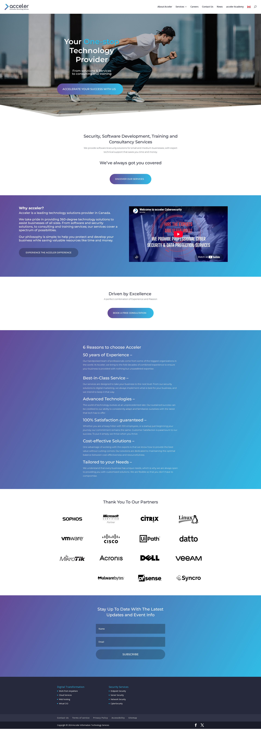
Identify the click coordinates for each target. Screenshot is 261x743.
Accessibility (118, 717)
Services (180, 7)
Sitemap (132, 717)
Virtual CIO (63, 703)
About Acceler (165, 7)
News (220, 7)
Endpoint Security (118, 691)
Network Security (118, 699)
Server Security (117, 695)
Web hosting (64, 699)
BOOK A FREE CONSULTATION (129, 313)
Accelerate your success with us (89, 89)
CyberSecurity (117, 703)
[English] (249, 9)
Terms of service (81, 717)
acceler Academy (235, 7)
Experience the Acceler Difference (49, 252)
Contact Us (207, 7)
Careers (194, 7)
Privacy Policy (100, 717)
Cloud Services (65, 695)
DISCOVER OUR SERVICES (129, 179)
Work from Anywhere (68, 691)
